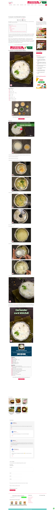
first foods (31, 40)
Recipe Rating (11, 464)
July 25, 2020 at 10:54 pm (15, 441)
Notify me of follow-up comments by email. (15, 485)
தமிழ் (45, 0)
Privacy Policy (30, 501)
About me (29, 499)
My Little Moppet (11, 2)
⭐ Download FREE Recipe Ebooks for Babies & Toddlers (21, 44)
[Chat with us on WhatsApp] (53, 508)
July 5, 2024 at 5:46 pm (15, 423)
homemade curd (15, 304)
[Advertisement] (27, 10)
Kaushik (31, 509)
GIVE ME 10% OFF (24, 497)
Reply (11, 428)
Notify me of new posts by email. (13, 488)
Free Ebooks (29, 500)
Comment (11, 467)
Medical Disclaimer (30, 502)
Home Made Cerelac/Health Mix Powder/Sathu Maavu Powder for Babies (41, 60)
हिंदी (46, 0)
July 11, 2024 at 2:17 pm (16, 432)
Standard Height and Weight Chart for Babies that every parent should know (41, 63)
